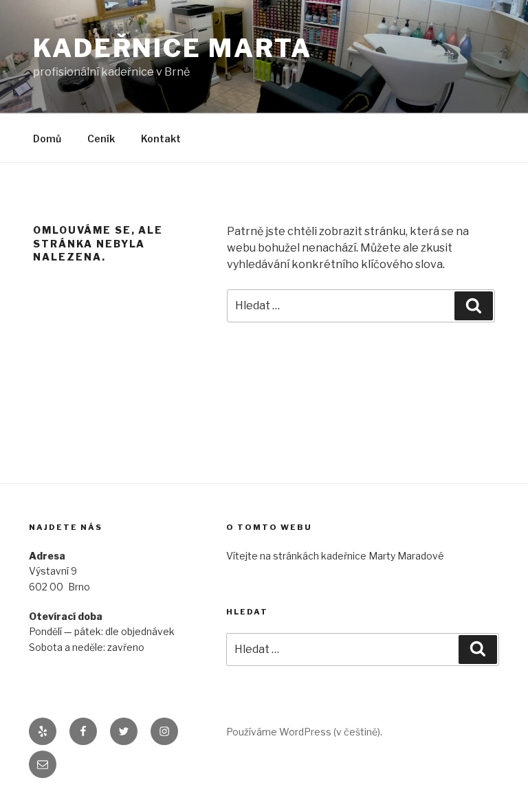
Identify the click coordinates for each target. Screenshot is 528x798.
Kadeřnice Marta (172, 48)
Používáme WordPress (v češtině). (304, 732)
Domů (47, 138)
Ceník (101, 138)
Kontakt (161, 138)
